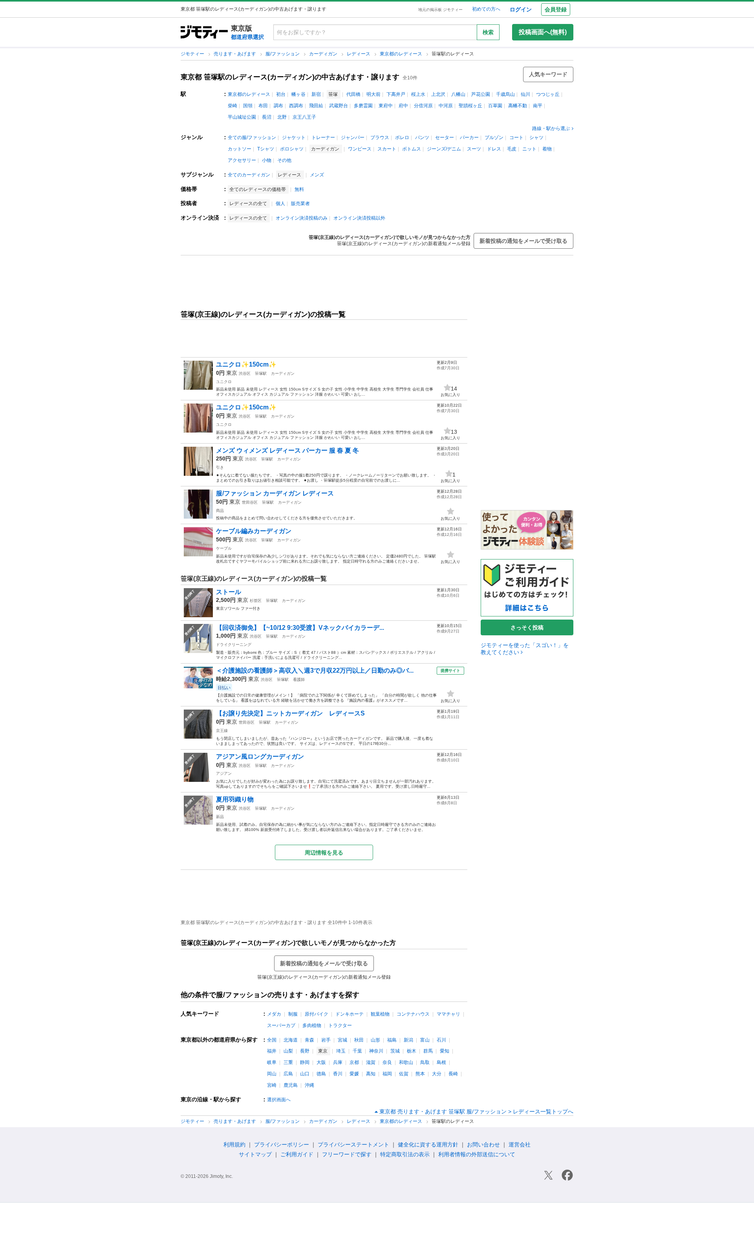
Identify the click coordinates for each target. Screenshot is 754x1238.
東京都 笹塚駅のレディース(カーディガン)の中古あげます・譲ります (290, 77)
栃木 (411, 1051)
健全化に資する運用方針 (428, 1144)
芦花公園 (480, 94)
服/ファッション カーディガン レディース (275, 493)
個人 (280, 203)
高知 (370, 1074)
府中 (403, 105)
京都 (354, 1062)
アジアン (224, 773)
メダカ (274, 1014)
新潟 (408, 1040)
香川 (337, 1074)
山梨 (288, 1051)
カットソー (239, 149)
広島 (288, 1074)
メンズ (317, 175)
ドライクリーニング (233, 644)
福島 (392, 1040)
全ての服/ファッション (252, 137)
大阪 (321, 1062)
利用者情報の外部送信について (476, 1154)
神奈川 (376, 1051)
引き (220, 467)
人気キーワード (548, 74)
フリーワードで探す (347, 1154)
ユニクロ (224, 382)
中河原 (446, 105)
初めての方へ (486, 9)
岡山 (271, 1074)
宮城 (342, 1040)
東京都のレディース (401, 54)
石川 (441, 1040)
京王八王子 (304, 117)
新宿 (316, 94)
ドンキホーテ (349, 1014)
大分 (436, 1074)
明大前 (373, 94)
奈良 (387, 1062)
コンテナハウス (413, 1014)
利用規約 (234, 1144)
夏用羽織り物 (235, 799)
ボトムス (411, 149)
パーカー (469, 137)
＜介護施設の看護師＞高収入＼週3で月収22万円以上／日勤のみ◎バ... (315, 670)
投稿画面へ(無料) (543, 32)
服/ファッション (283, 54)
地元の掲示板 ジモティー (440, 9)
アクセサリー (242, 160)
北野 (282, 117)
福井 (271, 1051)
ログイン (521, 9)
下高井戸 (395, 94)
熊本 (420, 1074)
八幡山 (458, 94)
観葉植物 (380, 1014)
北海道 (291, 1040)
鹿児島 (291, 1085)
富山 (425, 1040)
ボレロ (402, 137)
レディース (359, 54)
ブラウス (379, 137)
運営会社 (520, 1144)
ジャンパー (352, 137)
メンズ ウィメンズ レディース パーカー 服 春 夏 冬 (287, 450)
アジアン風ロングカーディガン (260, 756)
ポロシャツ (292, 149)
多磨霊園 (363, 105)
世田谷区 (250, 502)
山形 (375, 1040)
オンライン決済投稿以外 (359, 218)
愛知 (444, 1051)
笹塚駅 (261, 373)
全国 (271, 1040)
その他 (284, 160)
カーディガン (324, 54)
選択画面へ (279, 1099)
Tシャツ (265, 149)
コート (516, 137)
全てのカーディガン (249, 175)
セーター (444, 137)
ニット (529, 149)
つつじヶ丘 (548, 94)
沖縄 (309, 1085)
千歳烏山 (505, 94)
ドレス (494, 149)
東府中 (386, 105)
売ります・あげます (235, 54)
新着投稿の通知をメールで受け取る (523, 241)
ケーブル (224, 548)
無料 (299, 189)
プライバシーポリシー (281, 1144)
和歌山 (406, 1062)
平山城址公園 (242, 117)
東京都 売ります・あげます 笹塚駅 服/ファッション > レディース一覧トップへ (476, 1111)
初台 (280, 94)
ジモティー (193, 54)
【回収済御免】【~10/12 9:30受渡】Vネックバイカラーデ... (300, 627)
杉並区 (256, 600)
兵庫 (337, 1062)
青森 (309, 1040)
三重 (288, 1062)
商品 (220, 510)
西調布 (296, 105)
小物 (266, 160)
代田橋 (353, 94)
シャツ (536, 137)
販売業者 (300, 203)
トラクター (340, 1025)
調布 (278, 105)
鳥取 (425, 1062)
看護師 (299, 679)
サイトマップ (255, 1154)
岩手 (326, 1040)
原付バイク (316, 1014)
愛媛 (354, 1074)
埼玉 (341, 1051)
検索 (488, 32)
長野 (304, 1051)
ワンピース (360, 149)
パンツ (422, 137)
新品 (220, 816)
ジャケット (294, 137)
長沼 (266, 117)
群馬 (428, 1051)
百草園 (495, 105)
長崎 (453, 1074)
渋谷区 (245, 373)
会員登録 (556, 9)
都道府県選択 (247, 37)
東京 (231, 373)
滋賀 (370, 1062)
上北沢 (438, 94)
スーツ (474, 149)
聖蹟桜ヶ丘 (470, 105)
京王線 (222, 730)
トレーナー (323, 137)
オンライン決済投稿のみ (302, 218)
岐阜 (271, 1062)
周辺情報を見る (324, 852)
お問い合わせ (483, 1144)
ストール (228, 592)
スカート (386, 149)
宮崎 (271, 1085)
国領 (248, 105)
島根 (441, 1062)
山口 (304, 1074)
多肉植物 (311, 1025)
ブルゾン (494, 137)
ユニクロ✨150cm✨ (246, 364)
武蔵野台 (338, 105)
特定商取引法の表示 (405, 1154)
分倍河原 (423, 105)
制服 (293, 1014)
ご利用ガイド (296, 1154)
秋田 (359, 1040)
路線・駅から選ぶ (551, 128)
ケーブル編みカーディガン (253, 531)
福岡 (387, 1074)
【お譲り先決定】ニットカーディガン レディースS (290, 713)
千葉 (357, 1051)
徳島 (321, 1074)
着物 (547, 149)
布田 (263, 105)
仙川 (525, 94)
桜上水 (418, 94)
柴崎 (232, 105)
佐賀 (403, 1074)
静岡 (304, 1062)
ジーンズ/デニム (444, 149)
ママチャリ (448, 1014)
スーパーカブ (281, 1025)
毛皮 (511, 149)
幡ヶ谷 (298, 94)
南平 (537, 105)
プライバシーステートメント (353, 1144)
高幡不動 (517, 105)
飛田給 (316, 105)
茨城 (395, 1051)
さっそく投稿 (527, 627)
